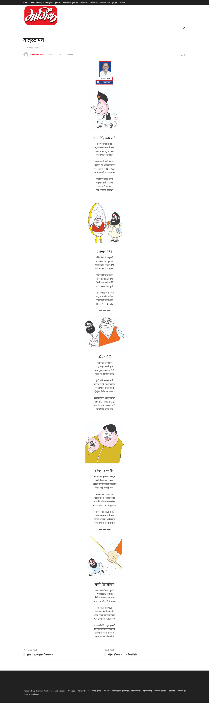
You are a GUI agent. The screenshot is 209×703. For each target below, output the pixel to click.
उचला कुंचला (49, 2)
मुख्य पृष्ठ (114, 2)
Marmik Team (38, 54)
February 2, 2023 (56, 54)
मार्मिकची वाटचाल (105, 2)
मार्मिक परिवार (84, 2)
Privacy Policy (36, 2)
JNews (32, 691)
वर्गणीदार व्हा (122, 2)
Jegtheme (35, 694)
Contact (26, 2)
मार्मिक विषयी (94, 2)
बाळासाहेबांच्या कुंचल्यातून (70, 2)
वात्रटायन (70, 54)
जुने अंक (57, 2)
